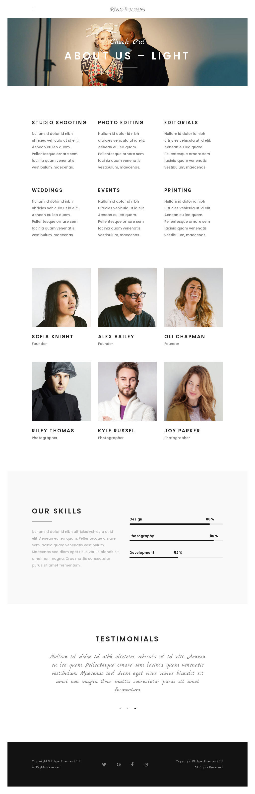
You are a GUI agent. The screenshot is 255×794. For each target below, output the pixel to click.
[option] (127, 674)
